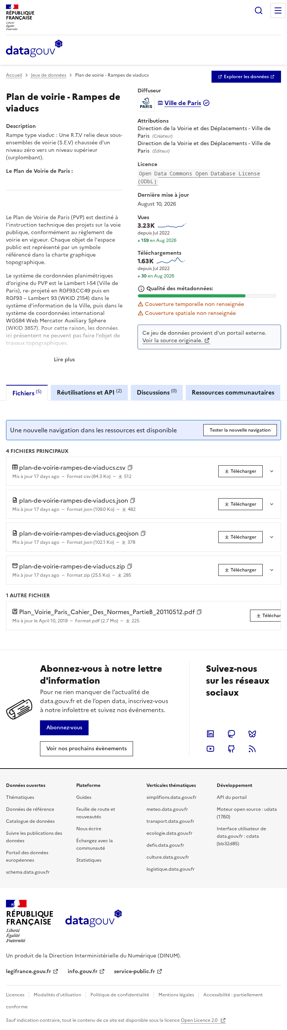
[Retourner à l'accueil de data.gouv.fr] (34, 49)
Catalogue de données (30, 821)
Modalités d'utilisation (57, 994)
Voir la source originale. (172, 340)
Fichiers (26, 393)
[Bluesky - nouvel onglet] (252, 733)
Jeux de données (48, 75)
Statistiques (88, 860)
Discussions (157, 392)
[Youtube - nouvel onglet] (210, 748)
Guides (83, 797)
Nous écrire (88, 828)
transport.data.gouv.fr (170, 821)
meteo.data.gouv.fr (167, 809)
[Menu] (278, 10)
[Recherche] (258, 10)
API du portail (232, 797)
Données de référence (30, 809)
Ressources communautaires (233, 392)
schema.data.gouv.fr (28, 872)
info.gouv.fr (83, 971)
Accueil (14, 75)
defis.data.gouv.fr (165, 845)
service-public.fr (134, 971)
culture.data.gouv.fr (167, 857)
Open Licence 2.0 (200, 1020)
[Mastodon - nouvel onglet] (231, 733)
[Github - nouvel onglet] (231, 748)
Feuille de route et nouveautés (95, 813)
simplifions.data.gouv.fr (171, 797)
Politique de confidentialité (119, 994)
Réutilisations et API (89, 392)
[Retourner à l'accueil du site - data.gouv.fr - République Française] (93, 921)
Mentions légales (176, 994)
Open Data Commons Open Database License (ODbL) (199, 177)
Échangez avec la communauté (94, 844)
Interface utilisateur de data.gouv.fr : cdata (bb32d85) (241, 836)
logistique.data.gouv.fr (170, 869)
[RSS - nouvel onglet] (252, 748)
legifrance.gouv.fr (28, 971)
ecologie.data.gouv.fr (169, 833)
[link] (246, 77)
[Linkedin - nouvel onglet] (210, 733)
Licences (15, 994)
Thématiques (20, 797)
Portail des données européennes (27, 856)
